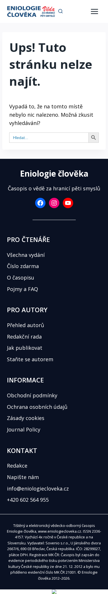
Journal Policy (23, 429)
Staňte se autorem (30, 359)
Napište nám (23, 477)
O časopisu (20, 277)
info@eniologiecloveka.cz (38, 488)
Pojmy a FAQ (22, 289)
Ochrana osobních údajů (37, 406)
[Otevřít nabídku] (94, 11)
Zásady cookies (25, 418)
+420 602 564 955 (28, 499)
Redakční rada (24, 336)
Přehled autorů (25, 325)
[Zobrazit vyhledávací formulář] (60, 11)
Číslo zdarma (23, 266)
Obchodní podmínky (32, 395)
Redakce (17, 465)
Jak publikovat (24, 347)
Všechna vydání (26, 254)
